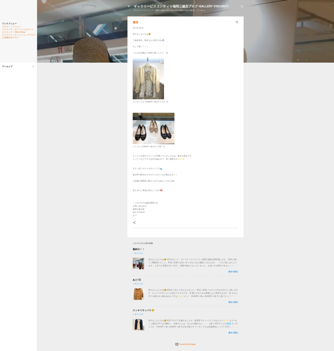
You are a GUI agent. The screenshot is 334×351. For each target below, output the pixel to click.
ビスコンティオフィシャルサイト (17, 29)
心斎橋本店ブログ (10, 37)
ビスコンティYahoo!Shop (13, 32)
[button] (236, 22)
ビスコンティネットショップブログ (18, 35)
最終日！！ (138, 249)
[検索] (242, 7)
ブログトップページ (11, 26)
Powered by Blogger (187, 344)
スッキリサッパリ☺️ (143, 310)
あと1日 (137, 279)
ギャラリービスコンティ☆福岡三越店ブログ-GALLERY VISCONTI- (181, 6)
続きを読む (233, 271)
